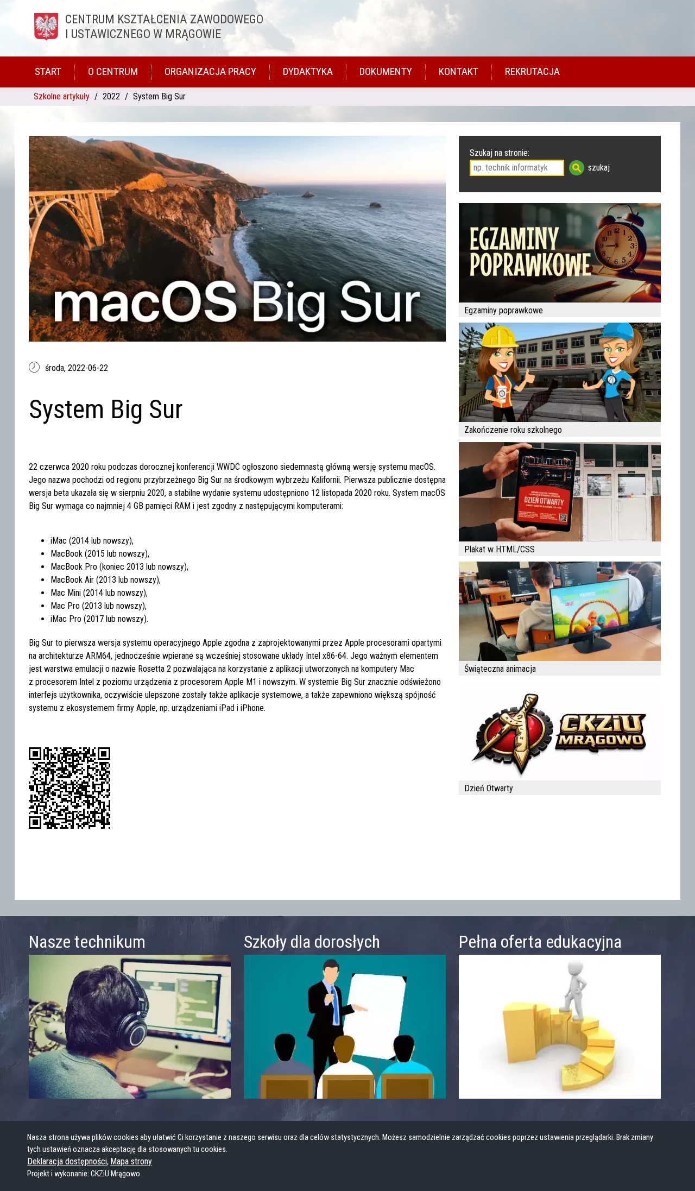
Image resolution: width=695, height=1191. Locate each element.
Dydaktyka (308, 71)
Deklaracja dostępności (67, 1161)
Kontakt (458, 71)
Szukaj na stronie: (499, 153)
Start (48, 71)
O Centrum (113, 71)
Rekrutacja (532, 71)
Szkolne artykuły (62, 96)
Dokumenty (385, 71)
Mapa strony (131, 1161)
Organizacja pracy (210, 71)
